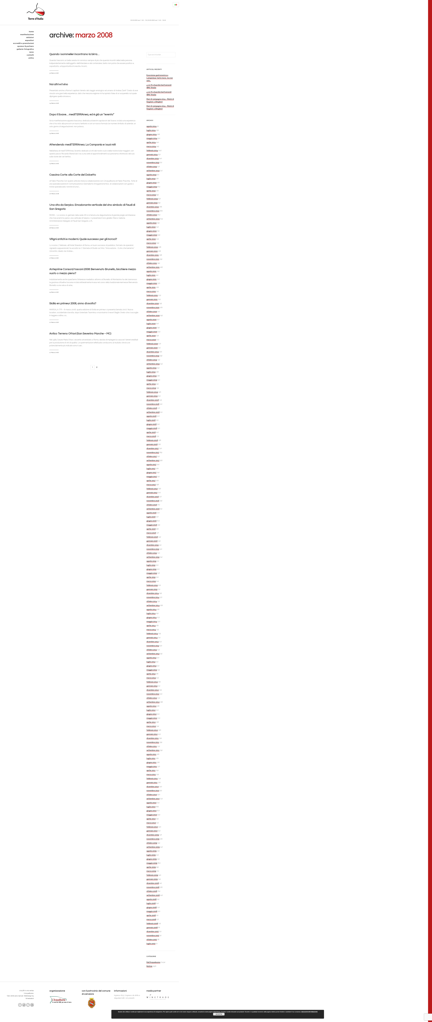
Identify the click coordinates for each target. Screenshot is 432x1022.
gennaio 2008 (152, 927)
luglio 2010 (150, 807)
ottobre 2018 (151, 408)
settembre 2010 (153, 799)
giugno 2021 (151, 279)
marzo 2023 (151, 195)
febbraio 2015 (152, 585)
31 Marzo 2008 (53, 73)
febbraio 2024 (152, 150)
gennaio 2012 (152, 734)
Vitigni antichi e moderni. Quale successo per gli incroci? (83, 239)
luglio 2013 (150, 662)
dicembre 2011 (152, 738)
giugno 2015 (151, 569)
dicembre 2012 (152, 690)
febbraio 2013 (152, 682)
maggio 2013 (151, 670)
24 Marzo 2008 (54, 103)
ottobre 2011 (151, 746)
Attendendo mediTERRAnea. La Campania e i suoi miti (82, 144)
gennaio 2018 (152, 444)
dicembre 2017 (152, 448)
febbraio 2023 (152, 199)
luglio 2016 (150, 517)
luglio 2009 (151, 855)
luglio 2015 (150, 565)
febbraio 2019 (152, 392)
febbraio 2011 (152, 778)
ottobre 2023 (151, 166)
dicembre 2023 (152, 158)
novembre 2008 (152, 887)
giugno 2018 (151, 424)
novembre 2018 (152, 404)
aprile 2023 (150, 191)
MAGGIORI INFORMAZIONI (309, 1012)
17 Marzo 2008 (53, 258)
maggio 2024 (151, 138)
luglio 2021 (150, 275)
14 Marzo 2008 (53, 292)
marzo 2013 (151, 678)
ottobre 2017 (151, 456)
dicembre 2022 (152, 207)
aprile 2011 (150, 770)
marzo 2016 (151, 533)
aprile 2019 (151, 384)
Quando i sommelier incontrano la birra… (74, 54)
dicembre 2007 (152, 931)
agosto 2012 (151, 706)
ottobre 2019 (151, 360)
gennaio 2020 (152, 348)
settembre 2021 (153, 267)
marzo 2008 (151, 919)
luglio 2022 (151, 227)
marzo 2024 (151, 146)
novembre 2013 (152, 646)
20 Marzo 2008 (54, 193)
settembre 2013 (152, 654)
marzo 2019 (151, 388)
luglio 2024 (151, 130)
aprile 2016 (151, 529)
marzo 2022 (151, 243)
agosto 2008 (151, 899)
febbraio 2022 (152, 247)
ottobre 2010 (151, 794)
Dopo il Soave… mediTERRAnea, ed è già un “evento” (81, 114)
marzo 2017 (151, 485)
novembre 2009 (152, 839)
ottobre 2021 (151, 263)
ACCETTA (219, 1014)
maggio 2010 (151, 815)
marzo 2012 (151, 726)
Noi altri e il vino (58, 84)
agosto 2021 (151, 271)
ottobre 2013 (151, 650)
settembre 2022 (153, 219)
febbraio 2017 (152, 489)
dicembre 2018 (152, 400)
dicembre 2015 (152, 545)
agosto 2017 (151, 464)
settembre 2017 (152, 460)
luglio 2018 (150, 420)
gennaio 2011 (151, 782)
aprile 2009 (151, 867)
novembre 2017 (152, 452)
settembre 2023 (152, 171)
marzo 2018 (151, 436)
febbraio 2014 (152, 633)
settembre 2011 (152, 750)
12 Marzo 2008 (54, 322)
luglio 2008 (151, 903)
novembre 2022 (152, 211)
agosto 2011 (151, 754)
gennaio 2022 (152, 251)
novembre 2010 (152, 790)
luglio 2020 (151, 323)
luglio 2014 (150, 613)
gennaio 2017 (151, 493)
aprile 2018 (151, 432)
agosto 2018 (151, 416)
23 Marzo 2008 (54, 163)
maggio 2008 (151, 911)
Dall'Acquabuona (153, 962)
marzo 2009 (151, 871)
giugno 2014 (151, 617)
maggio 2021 (151, 283)
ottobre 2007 (151, 939)
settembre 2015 (152, 557)
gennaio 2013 (151, 686)
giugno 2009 (151, 859)
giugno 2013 (151, 666)
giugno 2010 (151, 811)
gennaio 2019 (152, 396)
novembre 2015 (152, 549)
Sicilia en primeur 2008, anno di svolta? (72, 303)
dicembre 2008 (152, 883)
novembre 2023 (152, 162)
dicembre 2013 (152, 642)
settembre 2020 (153, 315)
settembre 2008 (153, 895)
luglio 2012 (150, 710)
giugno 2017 (151, 472)
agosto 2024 (151, 126)
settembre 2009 (153, 847)
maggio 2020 (151, 332)
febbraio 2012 (152, 730)
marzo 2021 (151, 291)
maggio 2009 (151, 863)
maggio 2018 (151, 428)
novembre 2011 (152, 742)
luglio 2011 (150, 758)
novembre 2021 (152, 259)
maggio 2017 (151, 476)
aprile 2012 (151, 722)
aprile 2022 (151, 239)
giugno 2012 (151, 714)
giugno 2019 (151, 376)
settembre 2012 (153, 702)
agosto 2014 (151, 609)
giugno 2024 (151, 134)
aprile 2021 (151, 287)
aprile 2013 (150, 674)
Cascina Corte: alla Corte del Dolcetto (72, 174)
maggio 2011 (151, 766)
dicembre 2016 (152, 497)
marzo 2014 (151, 629)
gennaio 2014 (152, 637)
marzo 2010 (151, 823)
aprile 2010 (151, 819)
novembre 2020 (152, 307)
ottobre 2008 (151, 891)
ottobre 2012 (151, 698)
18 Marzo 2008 (54, 228)
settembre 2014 (153, 605)
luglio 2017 (150, 468)
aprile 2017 (150, 480)
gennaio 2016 (152, 541)
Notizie (149, 966)
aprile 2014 (151, 625)
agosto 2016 (151, 513)
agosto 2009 (151, 851)
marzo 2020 (151, 340)
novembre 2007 (152, 935)
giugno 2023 (151, 183)
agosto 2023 (151, 175)
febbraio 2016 (152, 537)
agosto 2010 (151, 803)
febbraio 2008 (152, 923)
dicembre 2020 (152, 303)
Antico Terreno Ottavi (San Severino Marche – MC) (80, 333)
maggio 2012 (151, 718)
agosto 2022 (151, 223)
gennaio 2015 (151, 589)
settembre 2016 (153, 509)
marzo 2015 (151, 581)
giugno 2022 (151, 231)
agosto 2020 (151, 319)
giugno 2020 (151, 328)
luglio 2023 (150, 178)
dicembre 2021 (152, 255)
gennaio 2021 (152, 299)
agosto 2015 (151, 561)
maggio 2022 (151, 235)
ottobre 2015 (151, 553)
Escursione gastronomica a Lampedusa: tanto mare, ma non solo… (159, 78)
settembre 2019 (153, 364)
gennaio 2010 (152, 831)
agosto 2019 (151, 368)
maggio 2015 (151, 573)
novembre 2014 (152, 597)
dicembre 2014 (152, 593)
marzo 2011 (151, 774)
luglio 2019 (150, 372)
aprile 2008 (151, 915)
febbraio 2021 (152, 295)
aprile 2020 (151, 336)
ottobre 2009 (151, 843)
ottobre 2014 (151, 601)
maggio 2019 (151, 380)
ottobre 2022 (151, 215)
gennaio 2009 (152, 879)
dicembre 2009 (152, 835)
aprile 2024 (151, 142)
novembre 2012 (152, 694)
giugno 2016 (151, 521)
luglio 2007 (150, 944)
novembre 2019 (152, 356)
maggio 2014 (151, 621)
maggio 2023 (151, 187)
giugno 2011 (151, 762)
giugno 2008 (151, 907)
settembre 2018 (153, 412)
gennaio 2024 (152, 154)
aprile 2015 (150, 577)
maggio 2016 (151, 525)
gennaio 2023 (151, 203)
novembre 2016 (152, 501)
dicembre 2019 (152, 352)
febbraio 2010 (152, 827)
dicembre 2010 (152, 787)
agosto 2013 (151, 658)
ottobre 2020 (151, 311)
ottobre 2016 (151, 505)
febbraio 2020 (152, 344)
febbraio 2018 (152, 440)
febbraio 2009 (152, 875)
